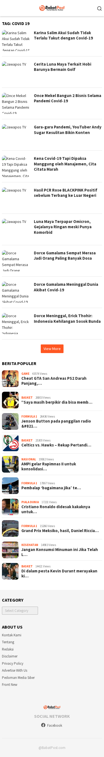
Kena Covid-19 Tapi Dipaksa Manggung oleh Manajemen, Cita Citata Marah (65, 164)
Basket (27, 397)
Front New (9, 684)
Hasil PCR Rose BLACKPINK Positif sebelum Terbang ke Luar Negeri (65, 192)
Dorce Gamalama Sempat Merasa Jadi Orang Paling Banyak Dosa (65, 255)
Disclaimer (9, 656)
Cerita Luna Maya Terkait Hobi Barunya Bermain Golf (62, 66)
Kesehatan (29, 545)
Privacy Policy (12, 663)
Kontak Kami (11, 635)
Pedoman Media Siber (18, 677)
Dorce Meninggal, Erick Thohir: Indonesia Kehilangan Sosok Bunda (67, 318)
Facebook (54, 725)
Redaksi (8, 649)
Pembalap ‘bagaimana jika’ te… (51, 487)
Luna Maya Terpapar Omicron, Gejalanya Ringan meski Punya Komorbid (63, 227)
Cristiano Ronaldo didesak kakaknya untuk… (55, 509)
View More (52, 348)
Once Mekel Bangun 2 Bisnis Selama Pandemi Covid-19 (67, 98)
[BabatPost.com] (52, 7)
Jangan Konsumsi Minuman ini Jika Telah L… (59, 552)
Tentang (8, 642)
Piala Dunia (30, 502)
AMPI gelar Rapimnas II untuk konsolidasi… (48, 466)
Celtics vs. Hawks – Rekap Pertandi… (56, 445)
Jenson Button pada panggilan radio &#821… (56, 424)
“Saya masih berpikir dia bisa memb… (56, 402)
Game (25, 374)
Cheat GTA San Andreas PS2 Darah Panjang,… (54, 381)
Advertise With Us (14, 670)
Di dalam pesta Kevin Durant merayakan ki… (59, 574)
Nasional (28, 459)
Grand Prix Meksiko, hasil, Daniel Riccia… (60, 530)
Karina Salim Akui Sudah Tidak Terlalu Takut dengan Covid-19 (63, 35)
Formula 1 (29, 416)
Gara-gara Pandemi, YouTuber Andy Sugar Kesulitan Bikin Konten (68, 129)
